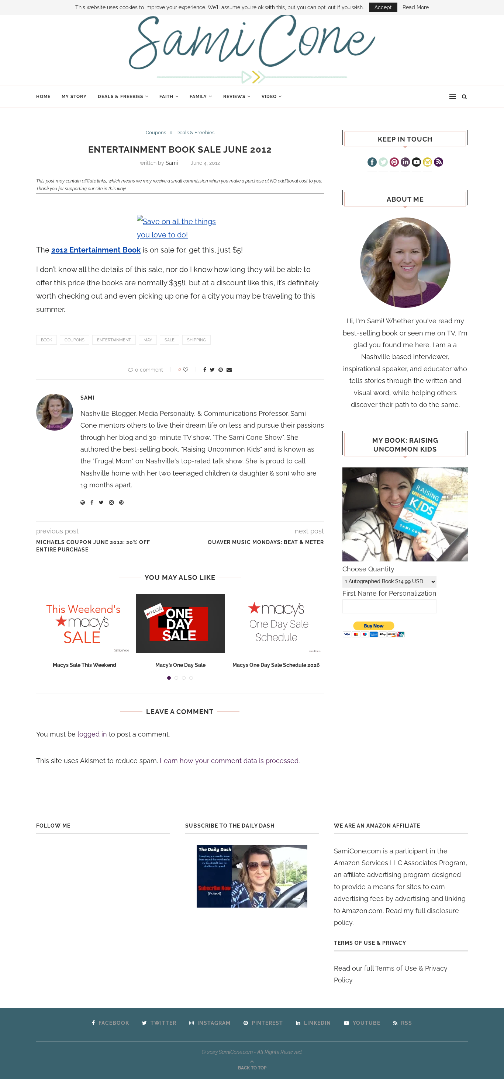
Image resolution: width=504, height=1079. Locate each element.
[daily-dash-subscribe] (252, 876)
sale (170, 340)
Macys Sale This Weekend (84, 665)
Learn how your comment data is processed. (230, 761)
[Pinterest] (394, 163)
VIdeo (269, 96)
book (46, 340)
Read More (416, 7)
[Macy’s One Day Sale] (180, 623)
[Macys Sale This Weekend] (84, 623)
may (148, 340)
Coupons (156, 132)
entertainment (114, 340)
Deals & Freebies (120, 96)
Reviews (234, 96)
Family (198, 96)
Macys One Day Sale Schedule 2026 (276, 665)
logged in (92, 734)
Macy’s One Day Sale (180, 665)
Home (43, 96)
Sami (172, 163)
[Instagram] (427, 163)
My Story (74, 96)
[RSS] (438, 163)
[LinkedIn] (405, 163)
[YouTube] (416, 163)
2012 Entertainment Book (96, 250)
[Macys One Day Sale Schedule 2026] (276, 623)
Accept (383, 7)
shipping (196, 340)
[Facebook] (372, 163)
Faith (166, 96)
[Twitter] (383, 163)
